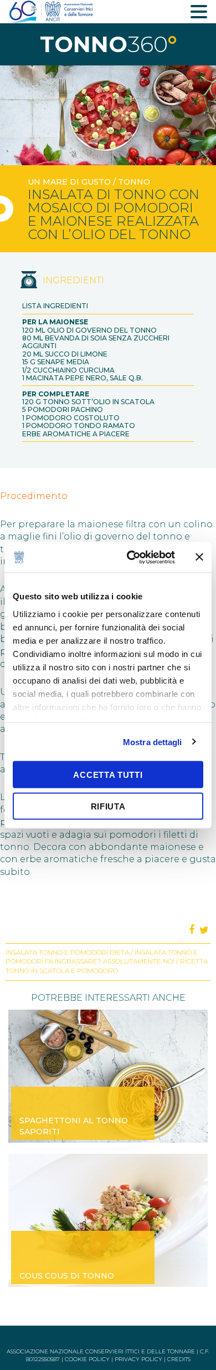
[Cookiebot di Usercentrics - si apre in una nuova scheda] (131, 557)
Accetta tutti (107, 775)
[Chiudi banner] (199, 557)
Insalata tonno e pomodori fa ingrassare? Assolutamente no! (102, 957)
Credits (179, 1359)
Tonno (134, 182)
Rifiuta (108, 806)
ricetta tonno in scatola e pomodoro (107, 966)
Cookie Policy (87, 1359)
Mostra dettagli (152, 741)
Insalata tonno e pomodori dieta (67, 952)
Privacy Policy (138, 1359)
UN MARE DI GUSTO (69, 182)
